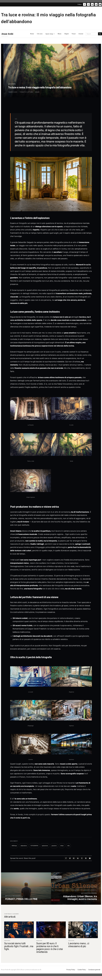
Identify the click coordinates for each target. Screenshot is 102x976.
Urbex (62, 845)
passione (54, 845)
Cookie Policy (81, 969)
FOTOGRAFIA (34, 845)
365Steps (12, 84)
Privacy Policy (70, 969)
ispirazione (45, 845)
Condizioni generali (94, 969)
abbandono (24, 845)
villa (68, 845)
